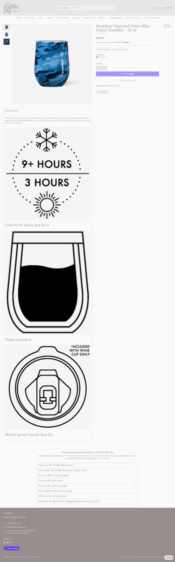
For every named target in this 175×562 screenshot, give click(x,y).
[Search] (114, 8)
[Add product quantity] (105, 68)
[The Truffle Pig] (14, 8)
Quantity (99, 63)
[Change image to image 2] (7, 34)
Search (121, 557)
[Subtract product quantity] (98, 68)
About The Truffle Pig (141, 557)
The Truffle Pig (21, 557)
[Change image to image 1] (7, 27)
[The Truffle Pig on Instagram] (11, 542)
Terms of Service (155, 557)
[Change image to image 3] (7, 42)
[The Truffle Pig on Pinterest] (8, 542)
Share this (103, 92)
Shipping (99, 86)
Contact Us (129, 557)
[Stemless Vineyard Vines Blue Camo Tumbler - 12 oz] (52, 64)
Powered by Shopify (34, 557)
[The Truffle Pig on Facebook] (4, 542)
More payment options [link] (127, 80)
